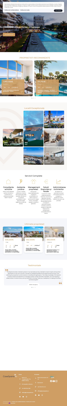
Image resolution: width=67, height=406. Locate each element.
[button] (32, 98)
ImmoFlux (12, 403)
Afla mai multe (9, 34)
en (62, 1)
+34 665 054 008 (26, 388)
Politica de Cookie (25, 10)
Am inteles (58, 10)
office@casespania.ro (43, 391)
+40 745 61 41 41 (42, 386)
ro (60, 1)
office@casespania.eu (27, 392)
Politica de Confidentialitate (12, 10)
